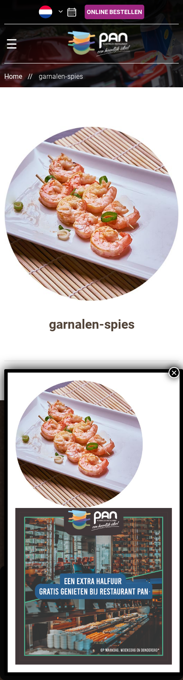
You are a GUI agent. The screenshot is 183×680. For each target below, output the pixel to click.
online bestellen (114, 12)
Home (13, 76)
